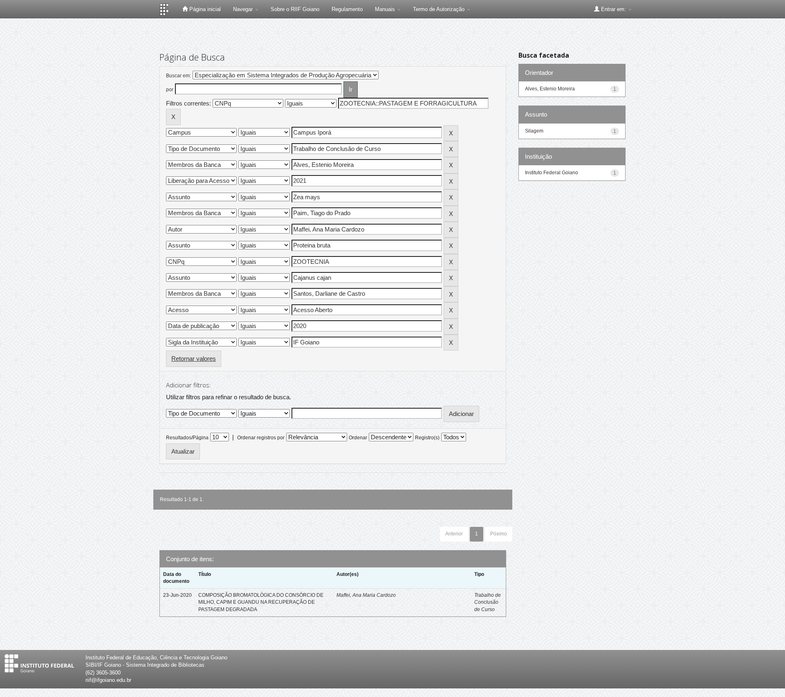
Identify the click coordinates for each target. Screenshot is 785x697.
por (169, 89)
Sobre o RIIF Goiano (295, 9)
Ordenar (358, 438)
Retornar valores (193, 358)
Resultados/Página (187, 438)
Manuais (386, 9)
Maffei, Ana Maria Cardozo (366, 595)
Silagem (534, 131)
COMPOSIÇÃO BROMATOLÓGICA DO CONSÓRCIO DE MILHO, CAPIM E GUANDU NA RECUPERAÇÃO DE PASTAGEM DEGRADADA (260, 602)
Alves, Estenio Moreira (550, 89)
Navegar (243, 9)
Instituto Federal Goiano (551, 172)
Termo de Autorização (439, 9)
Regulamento (347, 9)
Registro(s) (427, 438)
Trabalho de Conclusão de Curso (487, 602)
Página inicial (204, 9)
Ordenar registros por (261, 438)
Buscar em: (178, 76)
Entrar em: (613, 9)
